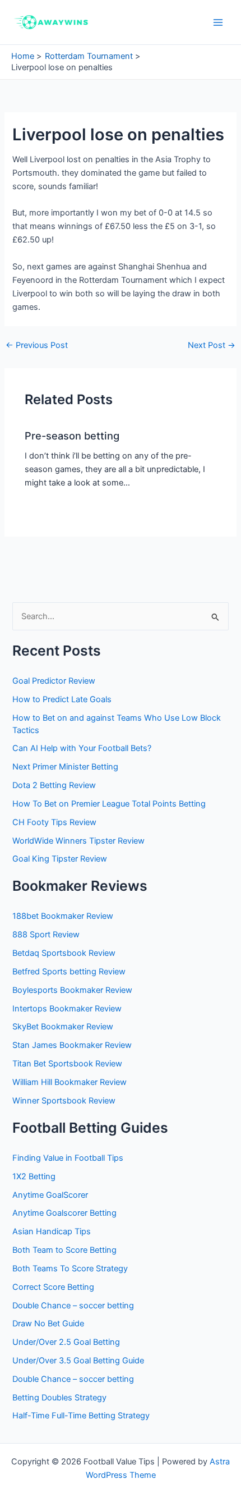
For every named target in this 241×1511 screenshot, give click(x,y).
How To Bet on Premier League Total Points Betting (109, 804)
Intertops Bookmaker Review (67, 1009)
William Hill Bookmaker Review (69, 1082)
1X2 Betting (33, 1176)
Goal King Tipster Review (59, 859)
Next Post (211, 345)
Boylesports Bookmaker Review (72, 990)
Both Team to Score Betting (64, 1250)
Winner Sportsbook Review (63, 1101)
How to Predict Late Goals (62, 699)
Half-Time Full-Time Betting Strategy (81, 1416)
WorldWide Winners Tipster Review (78, 841)
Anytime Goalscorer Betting (64, 1213)
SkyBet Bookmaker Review (62, 1027)
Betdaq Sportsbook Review (63, 953)
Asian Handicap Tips (51, 1231)
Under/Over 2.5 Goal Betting (66, 1342)
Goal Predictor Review (53, 681)
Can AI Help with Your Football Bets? (81, 748)
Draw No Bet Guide (48, 1323)
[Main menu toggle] (218, 22)
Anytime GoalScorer (50, 1195)
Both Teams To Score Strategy (70, 1268)
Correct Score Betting (53, 1287)
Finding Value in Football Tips (67, 1158)
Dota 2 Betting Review (54, 785)
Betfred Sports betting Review (69, 972)
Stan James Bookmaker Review (72, 1045)
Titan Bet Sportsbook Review (67, 1064)
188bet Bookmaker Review (62, 916)
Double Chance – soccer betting (73, 1306)
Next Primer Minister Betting (65, 767)
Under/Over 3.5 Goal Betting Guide (78, 1361)
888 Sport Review (46, 935)
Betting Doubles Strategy (59, 1398)
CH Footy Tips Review (54, 822)
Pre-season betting (72, 435)
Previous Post (37, 345)
